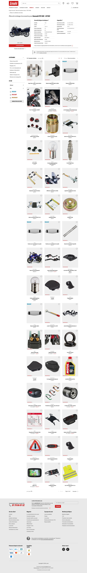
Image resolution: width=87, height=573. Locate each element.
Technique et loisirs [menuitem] (24, 7)
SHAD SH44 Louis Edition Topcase (34, 405)
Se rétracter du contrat (13, 529)
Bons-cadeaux (12, 523)
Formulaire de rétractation (67, 521)
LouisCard (11, 525)
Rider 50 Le (35, 485)
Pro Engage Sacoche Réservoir (52, 379)
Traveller (52, 298)
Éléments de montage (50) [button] (15, 77)
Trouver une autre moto (19, 48)
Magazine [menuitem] (43, 7)
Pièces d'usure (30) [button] (14, 61)
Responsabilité (47, 521)
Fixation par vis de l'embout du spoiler (34, 243)
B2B (10, 516)
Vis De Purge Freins (70, 163)
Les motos (29, 527)
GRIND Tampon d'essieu (34, 136)
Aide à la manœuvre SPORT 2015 (35, 217)
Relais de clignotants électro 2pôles (52, 83)
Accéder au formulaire (43, 52)
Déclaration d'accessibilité (67, 523)
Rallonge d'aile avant (52, 352)
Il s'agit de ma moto (20, 45)
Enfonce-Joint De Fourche (52, 136)
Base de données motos (14, 520)
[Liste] (61, 58)
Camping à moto (30, 531)
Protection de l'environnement (68, 525)
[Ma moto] (68, 3)
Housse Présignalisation (34, 458)
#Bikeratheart (29, 523)
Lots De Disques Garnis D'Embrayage (70, 109)
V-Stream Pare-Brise (52, 109)
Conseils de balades (31, 516)
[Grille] (59, 58)
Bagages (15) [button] (12, 65)
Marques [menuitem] (37, 7)
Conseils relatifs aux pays (32, 518)
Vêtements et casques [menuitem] (13, 7)
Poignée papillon (70, 298)
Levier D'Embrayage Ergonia (52, 270)
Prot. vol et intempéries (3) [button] (15, 68)
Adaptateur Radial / (52, 217)
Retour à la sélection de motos (16, 12)
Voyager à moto (30, 525)
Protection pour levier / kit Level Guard (52, 405)
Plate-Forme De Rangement (35, 270)
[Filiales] (63, 3)
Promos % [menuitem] (31, 7)
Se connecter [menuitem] (75, 7)
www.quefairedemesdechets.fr (47, 539)
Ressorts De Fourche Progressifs (70, 243)
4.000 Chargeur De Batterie (52, 458)
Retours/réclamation (13, 527)
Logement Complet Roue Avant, (70, 190)
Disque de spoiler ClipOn (70, 83)
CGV (63, 516)
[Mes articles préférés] (72, 3)
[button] (59, 3)
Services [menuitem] (48, 7)
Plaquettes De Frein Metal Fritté (34, 432)
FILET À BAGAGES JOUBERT (34, 109)
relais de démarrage (34, 352)
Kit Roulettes (34, 163)
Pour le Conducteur (31, 529)
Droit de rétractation (66, 520)
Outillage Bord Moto (52, 485)
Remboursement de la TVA (49, 520)
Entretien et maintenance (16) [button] (16, 63)
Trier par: (66, 58)
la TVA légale (46, 566)
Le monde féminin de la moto (33, 514)
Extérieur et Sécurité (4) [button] (14, 70)
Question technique (13, 518)
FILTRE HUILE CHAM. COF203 (70, 405)
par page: (40, 58)
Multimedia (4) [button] (13, 72)
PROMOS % (14, 94)
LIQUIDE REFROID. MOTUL (70, 379)
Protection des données (67, 518)
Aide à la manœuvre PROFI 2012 (70, 136)
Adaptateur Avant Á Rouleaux (34, 190)
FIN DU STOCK (14, 97)
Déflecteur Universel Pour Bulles (52, 190)
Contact (10, 514)
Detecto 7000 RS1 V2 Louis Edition (70, 432)
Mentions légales (65, 514)
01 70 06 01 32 (18, 505)
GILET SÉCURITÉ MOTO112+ (70, 485)
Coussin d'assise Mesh (52, 432)
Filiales (45, 516)
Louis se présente (48, 514)
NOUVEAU (14, 91)
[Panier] (77, 3)
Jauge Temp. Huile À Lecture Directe (34, 83)
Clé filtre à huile (70, 217)
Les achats (46, 518)
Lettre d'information (13, 521)
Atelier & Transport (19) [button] (14, 74)
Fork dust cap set (70, 352)
